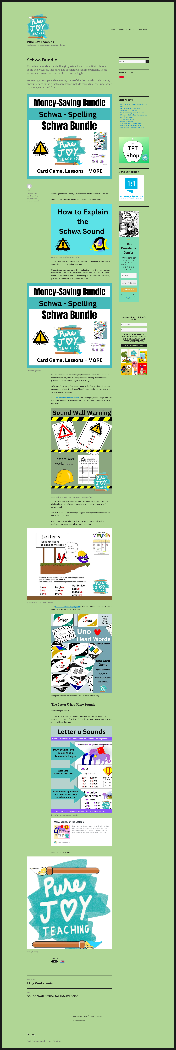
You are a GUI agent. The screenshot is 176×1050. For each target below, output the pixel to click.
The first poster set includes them (65, 398)
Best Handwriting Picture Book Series (132, 113)
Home (112, 30)
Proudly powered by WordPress (50, 1041)
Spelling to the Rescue (127, 119)
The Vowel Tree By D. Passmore (130, 123)
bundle (29, 196)
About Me (143, 30)
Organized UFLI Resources (128, 111)
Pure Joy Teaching (40, 42)
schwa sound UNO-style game (67, 606)
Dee (28, 190)
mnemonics (31, 201)
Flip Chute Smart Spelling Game (130, 126)
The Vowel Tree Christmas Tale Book (132, 128)
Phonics (121, 30)
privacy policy (126, 297)
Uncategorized (32, 198)
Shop (131, 30)
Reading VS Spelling (126, 121)
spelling (34, 196)
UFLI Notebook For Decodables (130, 108)
